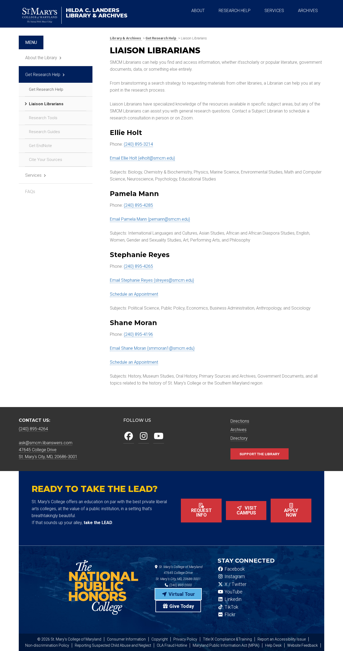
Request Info (201, 513)
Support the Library (259, 454)
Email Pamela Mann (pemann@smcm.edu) (150, 219)
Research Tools (43, 117)
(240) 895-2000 (180, 585)
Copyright (159, 639)
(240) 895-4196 (138, 334)
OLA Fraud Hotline (172, 645)
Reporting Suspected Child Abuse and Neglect (113, 645)
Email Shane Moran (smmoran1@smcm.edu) (152, 348)
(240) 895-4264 (33, 428)
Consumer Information (126, 639)
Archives (238, 429)
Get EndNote (40, 145)
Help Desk (273, 645)
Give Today (181, 606)
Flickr (229, 614)
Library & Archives (96, 13)
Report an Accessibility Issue (282, 639)
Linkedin (232, 599)
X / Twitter (234, 584)
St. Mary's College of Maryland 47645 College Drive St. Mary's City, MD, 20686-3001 (179, 573)
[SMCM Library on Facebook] (128, 436)
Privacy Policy (185, 639)
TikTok (230, 607)
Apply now (291, 513)
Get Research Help (42, 74)
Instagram (234, 576)
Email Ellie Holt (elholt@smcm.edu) (142, 158)
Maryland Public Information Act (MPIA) (226, 645)
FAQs (30, 191)
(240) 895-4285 (138, 205)
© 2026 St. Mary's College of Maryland (69, 639)
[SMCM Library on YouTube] (158, 436)
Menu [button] (31, 42)
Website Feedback (302, 645)
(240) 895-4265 (138, 266)
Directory (239, 438)
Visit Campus (247, 510)
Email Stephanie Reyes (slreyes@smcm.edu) (152, 280)
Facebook (234, 569)
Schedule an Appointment (134, 294)
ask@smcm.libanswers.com (45, 442)
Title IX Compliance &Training (227, 639)
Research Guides (44, 131)
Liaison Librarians (46, 103)
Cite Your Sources (45, 159)
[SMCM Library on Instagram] (143, 436)
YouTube (233, 591)
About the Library (41, 57)
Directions (239, 421)
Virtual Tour (181, 594)
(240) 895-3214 (138, 144)
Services (33, 175)
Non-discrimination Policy (47, 645)
